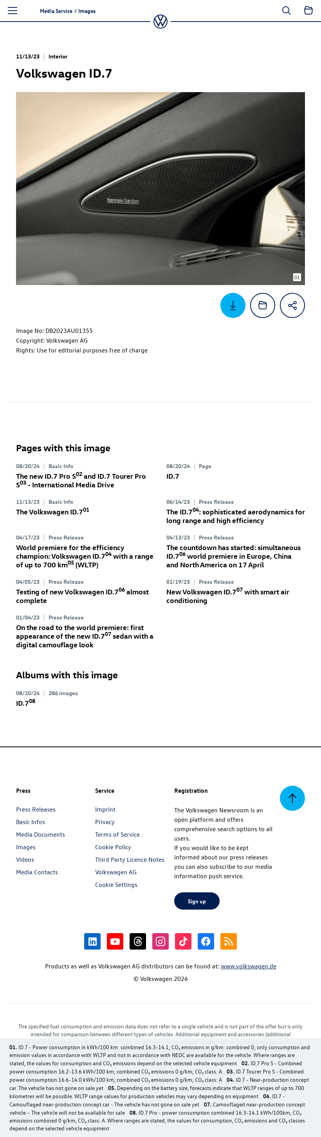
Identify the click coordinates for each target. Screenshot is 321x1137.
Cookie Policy (113, 847)
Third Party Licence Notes (129, 859)
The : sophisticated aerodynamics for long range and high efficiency (235, 516)
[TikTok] (183, 941)
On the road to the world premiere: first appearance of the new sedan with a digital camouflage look (84, 636)
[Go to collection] (308, 10)
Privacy (105, 822)
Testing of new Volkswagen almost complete (82, 596)
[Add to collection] (262, 305)
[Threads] (138, 941)
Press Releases (36, 809)
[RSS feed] (228, 941)
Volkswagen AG (116, 872)
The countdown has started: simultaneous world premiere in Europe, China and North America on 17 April (233, 556)
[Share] (292, 305)
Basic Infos (30, 822)
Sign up (197, 901)
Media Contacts (37, 872)
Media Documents (40, 834)
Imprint (105, 809)
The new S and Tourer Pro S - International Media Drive (81, 480)
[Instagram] (160, 941)
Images (26, 847)
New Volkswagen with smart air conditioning (227, 596)
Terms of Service (117, 834)
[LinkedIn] (92, 941)
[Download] (232, 305)
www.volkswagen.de (248, 966)
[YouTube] (115, 941)
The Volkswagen (52, 511)
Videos (25, 859)
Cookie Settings (116, 884)
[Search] (286, 10)
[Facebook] (206, 941)
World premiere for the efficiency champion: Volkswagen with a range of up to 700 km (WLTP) (84, 556)
